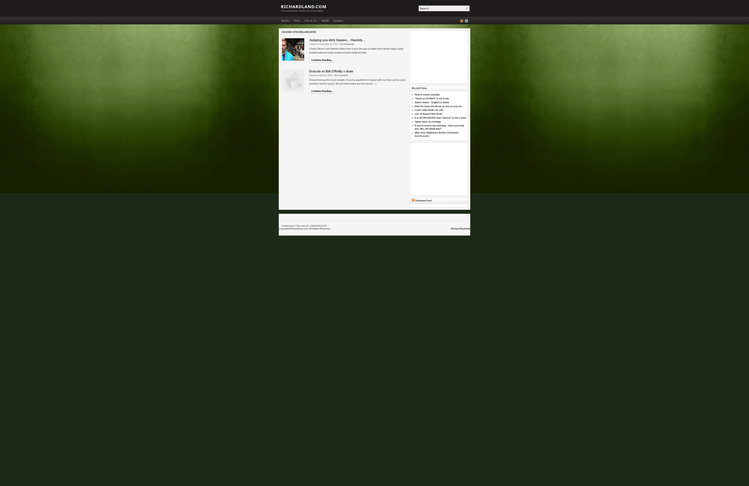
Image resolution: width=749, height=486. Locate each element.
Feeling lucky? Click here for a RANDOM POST (304, 226)
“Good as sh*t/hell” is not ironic (432, 98)
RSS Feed (461, 20)
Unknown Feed (423, 200)
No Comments (347, 44)
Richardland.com (304, 6)
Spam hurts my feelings (428, 121)
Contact (338, 20)
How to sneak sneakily (427, 94)
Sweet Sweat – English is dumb (432, 102)
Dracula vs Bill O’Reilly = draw (331, 71)
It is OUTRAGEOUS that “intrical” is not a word (440, 118)
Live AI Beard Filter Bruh (428, 114)
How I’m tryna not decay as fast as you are (438, 106)
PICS (297, 20)
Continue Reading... (322, 60)
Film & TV (311, 20)
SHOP (325, 20)
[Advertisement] (436, 57)
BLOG (285, 20)
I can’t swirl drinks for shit (429, 110)
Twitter (466, 20)
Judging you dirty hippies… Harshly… (337, 40)
